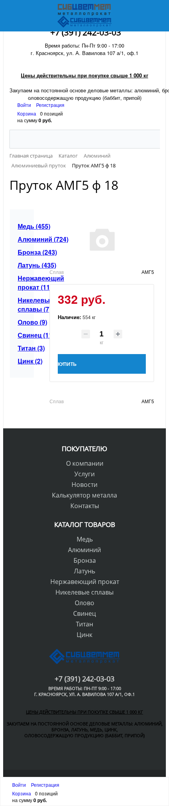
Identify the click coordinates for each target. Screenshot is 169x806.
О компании (84, 463)
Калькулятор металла (84, 495)
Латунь (84, 571)
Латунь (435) (24, 265)
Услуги (84, 474)
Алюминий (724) (24, 239)
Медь (85, 539)
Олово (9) (24, 322)
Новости (84, 484)
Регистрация (50, 104)
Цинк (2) (24, 360)
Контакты (84, 505)
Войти (24, 104)
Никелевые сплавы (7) (24, 305)
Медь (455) (24, 226)
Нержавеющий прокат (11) (24, 283)
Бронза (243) (24, 252)
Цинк (84, 634)
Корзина (26, 113)
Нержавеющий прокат (84, 581)
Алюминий (84, 549)
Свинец (84, 613)
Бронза (84, 560)
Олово (84, 603)
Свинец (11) (24, 335)
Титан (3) (24, 348)
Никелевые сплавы (84, 592)
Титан (84, 624)
